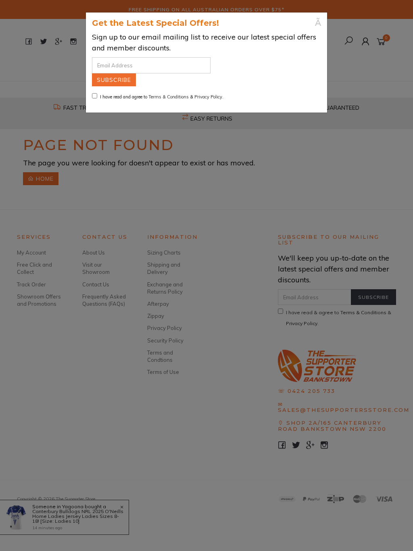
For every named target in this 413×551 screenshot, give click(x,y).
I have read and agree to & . (161, 97)
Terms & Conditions (168, 97)
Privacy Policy (208, 97)
